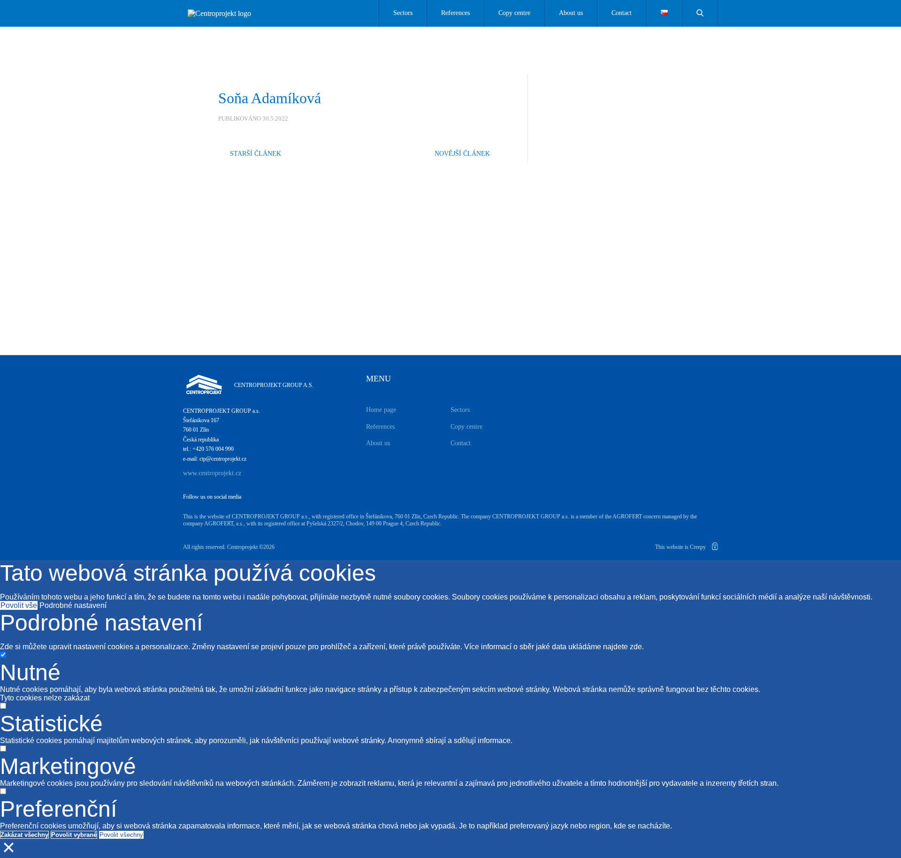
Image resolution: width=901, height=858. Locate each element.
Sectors (402, 12)
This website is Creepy (681, 547)
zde (636, 647)
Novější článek (462, 153)
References (455, 12)
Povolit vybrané (74, 834)
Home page (381, 409)
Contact (621, 12)
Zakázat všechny (24, 834)
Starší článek (255, 153)
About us (571, 12)
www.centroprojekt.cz (212, 473)
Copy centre (514, 12)
